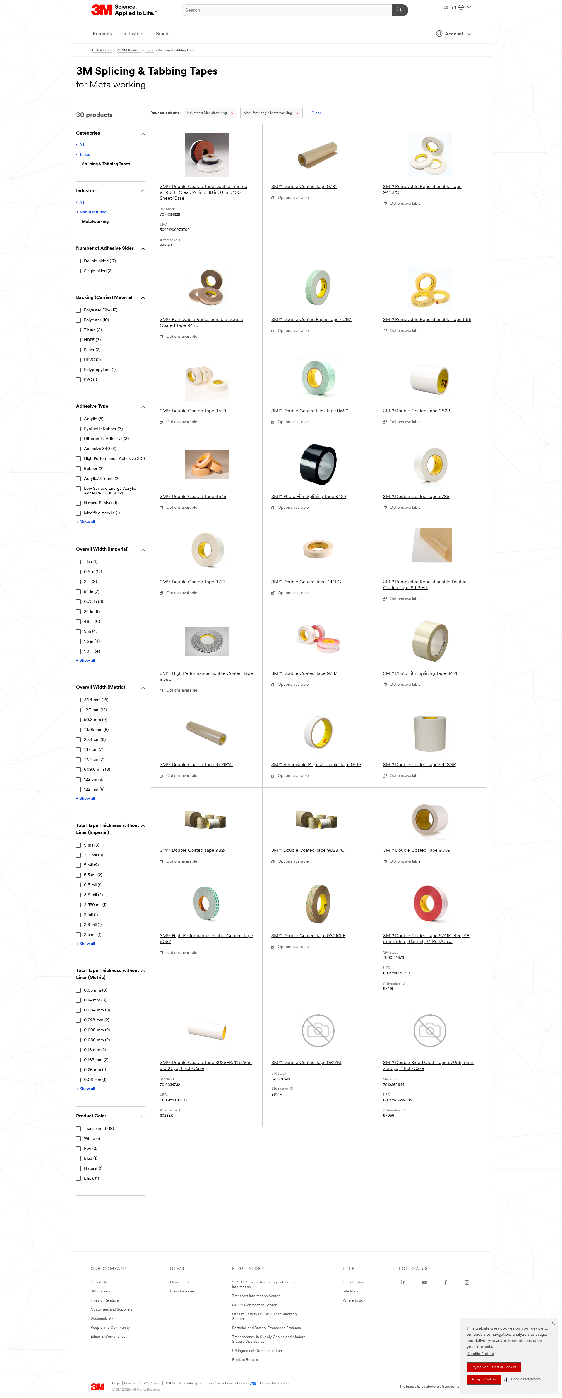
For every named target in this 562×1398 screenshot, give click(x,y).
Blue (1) (90, 1158)
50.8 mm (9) (95, 720)
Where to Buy (354, 1300)
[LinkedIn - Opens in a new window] (403, 1282)
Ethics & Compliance (108, 1337)
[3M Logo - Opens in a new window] (124, 10)
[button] (522, 1379)
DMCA (169, 1383)
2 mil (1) (91, 915)
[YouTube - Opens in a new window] (424, 1282)
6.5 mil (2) (93, 885)
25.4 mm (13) (96, 700)
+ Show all (85, 522)
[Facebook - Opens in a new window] (445, 1282)
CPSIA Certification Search (254, 1305)
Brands (163, 34)
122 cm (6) (93, 780)
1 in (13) (90, 562)
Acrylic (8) (93, 419)
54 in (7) (91, 592)
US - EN (450, 8)
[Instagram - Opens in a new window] (466, 1282)
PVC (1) (90, 380)
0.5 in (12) (93, 572)
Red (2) (90, 1149)
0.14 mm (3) (95, 1000)
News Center (181, 1282)
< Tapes (83, 155)
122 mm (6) (94, 789)
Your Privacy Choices (233, 1383)
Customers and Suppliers (112, 1309)
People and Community (110, 1328)
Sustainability (102, 1319)
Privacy (129, 1383)
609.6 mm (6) (97, 770)
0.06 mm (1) (95, 1080)
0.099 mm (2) (97, 1030)
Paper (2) (92, 350)
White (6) (92, 1139)
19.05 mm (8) (96, 730)
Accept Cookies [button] (484, 1379)
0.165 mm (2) (96, 1060)
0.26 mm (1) (95, 1070)
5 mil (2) (91, 865)
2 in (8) (90, 582)
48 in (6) (92, 622)
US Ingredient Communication (257, 1351)
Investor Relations (105, 1300)
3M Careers (101, 1291)
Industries (134, 34)
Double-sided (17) (100, 261)
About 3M (99, 1282)
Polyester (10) (96, 320)
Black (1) (91, 1178)
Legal (116, 1383)
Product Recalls (245, 1360)
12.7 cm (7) (94, 760)
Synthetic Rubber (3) (103, 429)
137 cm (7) (93, 750)
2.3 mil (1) (93, 925)
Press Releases (182, 1291)
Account (454, 34)
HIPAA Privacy (150, 1383)
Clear (316, 113)
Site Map (350, 1291)
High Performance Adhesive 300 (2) (117, 459)
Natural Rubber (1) (100, 503)
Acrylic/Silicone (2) (101, 479)
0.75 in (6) (93, 602)
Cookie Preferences (274, 1383)
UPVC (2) (92, 360)
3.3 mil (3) (93, 855)
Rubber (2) (93, 469)
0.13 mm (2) (95, 1050)
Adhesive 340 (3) (100, 449)
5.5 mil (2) (93, 875)
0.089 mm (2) (97, 1040)
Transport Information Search (256, 1296)
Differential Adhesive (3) (106, 439)
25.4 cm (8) (95, 740)
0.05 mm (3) (95, 990)
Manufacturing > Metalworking (268, 113)
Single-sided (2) (98, 271)
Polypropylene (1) (100, 370)
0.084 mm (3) (97, 1010)
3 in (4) (90, 632)
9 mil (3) (91, 845)
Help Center (353, 1282)
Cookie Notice (480, 1354)
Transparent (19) (99, 1129)
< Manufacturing (91, 212)
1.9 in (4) (92, 651)
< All (80, 145)
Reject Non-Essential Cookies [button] (494, 1367)
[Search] (400, 10)
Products (102, 34)
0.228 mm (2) (96, 1020)
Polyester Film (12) (100, 310)
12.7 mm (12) (95, 710)
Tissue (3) (93, 330)
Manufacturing (207, 113)
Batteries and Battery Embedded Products (266, 1328)
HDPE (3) (92, 340)
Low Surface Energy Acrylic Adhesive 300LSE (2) (110, 491)
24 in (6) (92, 612)
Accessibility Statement (196, 1383)
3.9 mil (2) (93, 895)
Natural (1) (93, 1168)
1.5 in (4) (92, 641)
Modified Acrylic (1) (102, 513)
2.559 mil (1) (95, 905)
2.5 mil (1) (92, 935)
